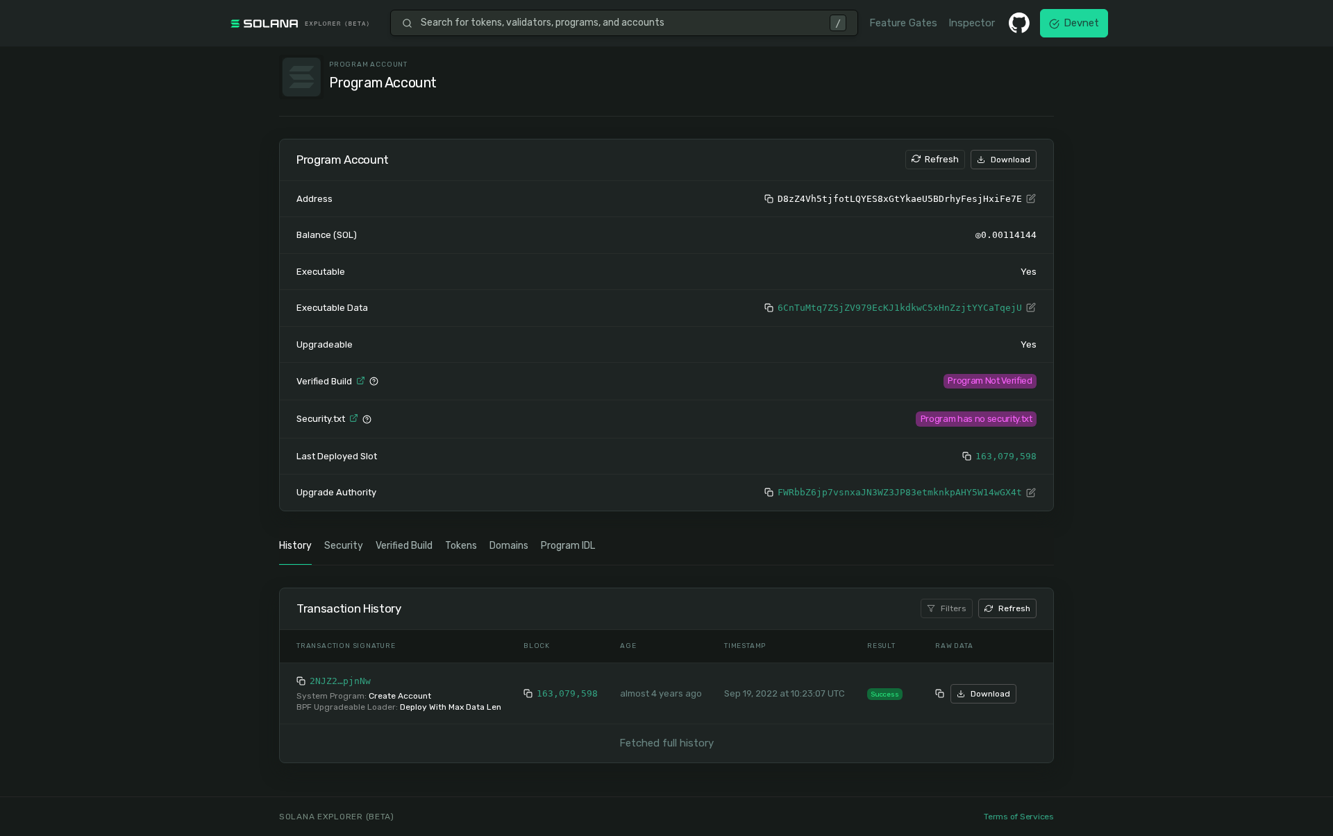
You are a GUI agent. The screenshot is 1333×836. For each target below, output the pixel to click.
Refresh (942, 159)
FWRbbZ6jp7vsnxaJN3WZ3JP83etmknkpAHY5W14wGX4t (900, 492)
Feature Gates (903, 23)
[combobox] (621, 23)
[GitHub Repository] (1019, 22)
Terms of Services (1019, 816)
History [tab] (295, 546)
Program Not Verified (990, 380)
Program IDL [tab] (568, 546)
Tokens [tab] (461, 546)
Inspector (971, 23)
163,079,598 (1006, 456)
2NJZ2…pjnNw (340, 681)
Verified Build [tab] (404, 546)
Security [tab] (343, 546)
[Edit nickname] (1031, 199)
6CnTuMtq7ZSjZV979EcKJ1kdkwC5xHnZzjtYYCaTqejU (900, 307)
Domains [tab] (508, 546)
